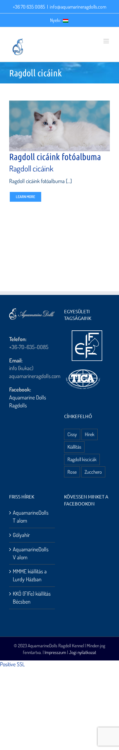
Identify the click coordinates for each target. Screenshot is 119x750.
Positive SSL (12, 664)
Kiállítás (74, 446)
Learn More (25, 196)
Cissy (72, 434)
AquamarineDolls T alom (31, 516)
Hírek (89, 434)
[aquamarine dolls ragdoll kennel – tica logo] (83, 369)
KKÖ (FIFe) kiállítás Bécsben (32, 597)
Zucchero (93, 472)
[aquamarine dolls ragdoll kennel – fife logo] (87, 333)
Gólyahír (21, 534)
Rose (72, 472)
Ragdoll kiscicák (81, 459)
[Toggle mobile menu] (106, 41)
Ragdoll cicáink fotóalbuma (55, 156)
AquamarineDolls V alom (31, 553)
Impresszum (55, 652)
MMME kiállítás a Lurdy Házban (30, 575)
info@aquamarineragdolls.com (78, 7)
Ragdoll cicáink (31, 168)
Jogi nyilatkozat (82, 652)
